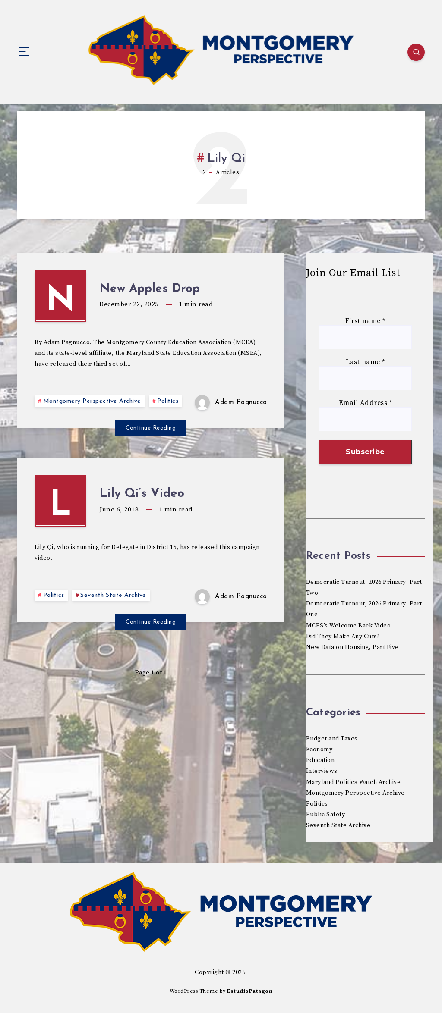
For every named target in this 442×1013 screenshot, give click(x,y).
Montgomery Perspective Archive (92, 401)
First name (365, 321)
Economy (319, 749)
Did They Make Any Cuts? (343, 636)
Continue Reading (151, 428)
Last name (365, 362)
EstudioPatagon (249, 991)
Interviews (322, 771)
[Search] (416, 52)
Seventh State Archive (113, 595)
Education (320, 760)
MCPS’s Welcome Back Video (348, 626)
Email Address (365, 403)
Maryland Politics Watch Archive (353, 782)
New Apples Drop (149, 289)
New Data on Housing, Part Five (352, 647)
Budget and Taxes (332, 739)
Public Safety (325, 815)
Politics (167, 401)
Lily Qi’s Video (141, 494)
